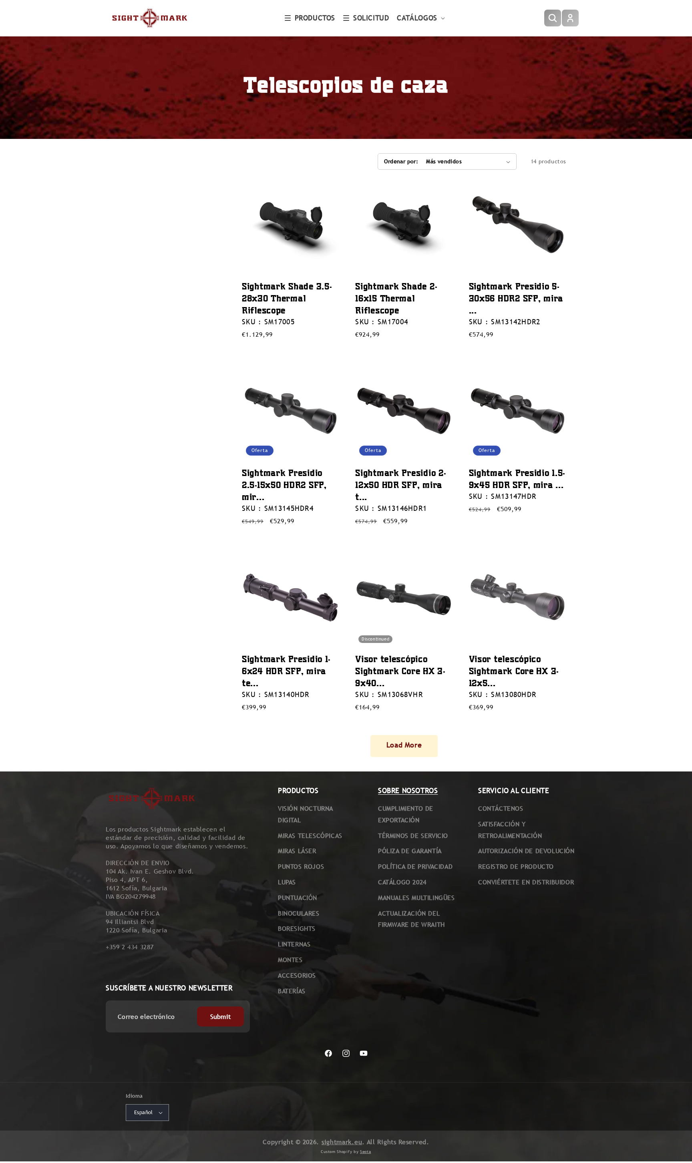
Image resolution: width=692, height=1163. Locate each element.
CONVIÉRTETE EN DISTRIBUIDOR (526, 882)
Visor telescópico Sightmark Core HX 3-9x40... (400, 671)
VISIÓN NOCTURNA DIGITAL (305, 814)
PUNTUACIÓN (297, 898)
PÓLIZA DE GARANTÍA (410, 851)
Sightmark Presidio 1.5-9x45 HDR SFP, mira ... (517, 479)
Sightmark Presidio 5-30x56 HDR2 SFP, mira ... (516, 298)
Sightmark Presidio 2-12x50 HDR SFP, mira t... (400, 485)
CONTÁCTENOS (500, 808)
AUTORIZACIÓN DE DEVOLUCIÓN (526, 851)
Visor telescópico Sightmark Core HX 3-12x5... (514, 671)
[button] (310, 18)
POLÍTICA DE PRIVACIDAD (415, 866)
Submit (220, 1016)
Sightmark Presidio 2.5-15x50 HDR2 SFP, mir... (284, 485)
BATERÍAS (292, 991)
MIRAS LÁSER (297, 851)
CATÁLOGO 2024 (402, 882)
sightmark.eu (342, 1142)
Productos (315, 18)
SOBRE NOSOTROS (408, 790)
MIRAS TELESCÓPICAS (310, 836)
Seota (365, 1151)
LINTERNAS (294, 944)
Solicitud (371, 18)
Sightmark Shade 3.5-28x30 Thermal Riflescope (287, 298)
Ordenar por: (401, 161)
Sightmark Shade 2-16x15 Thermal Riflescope (396, 298)
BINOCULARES (299, 913)
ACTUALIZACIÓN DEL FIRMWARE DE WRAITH (411, 919)
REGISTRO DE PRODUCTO (516, 866)
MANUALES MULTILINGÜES (416, 898)
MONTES (290, 960)
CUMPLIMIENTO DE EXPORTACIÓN (405, 814)
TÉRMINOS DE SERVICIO (413, 836)
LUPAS (287, 882)
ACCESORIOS (297, 975)
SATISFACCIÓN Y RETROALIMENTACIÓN (510, 830)
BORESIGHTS (297, 928)
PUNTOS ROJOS (301, 866)
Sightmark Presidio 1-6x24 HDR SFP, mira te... (286, 671)
